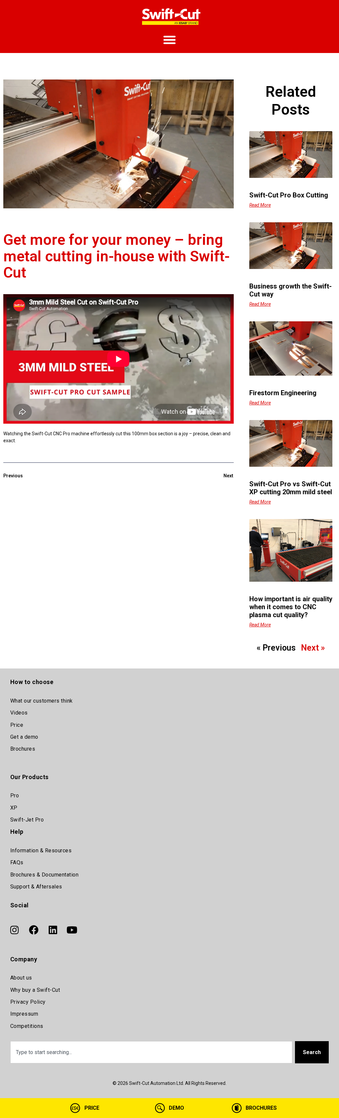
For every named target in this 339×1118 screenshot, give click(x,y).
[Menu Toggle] (169, 39)
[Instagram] (14, 930)
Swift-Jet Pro (27, 820)
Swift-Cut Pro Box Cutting (288, 195)
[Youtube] (72, 930)
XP (14, 808)
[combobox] (151, 1052)
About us (21, 978)
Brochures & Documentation (44, 875)
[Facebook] (33, 930)
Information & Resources (41, 850)
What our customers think (41, 701)
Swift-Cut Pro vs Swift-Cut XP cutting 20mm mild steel (290, 488)
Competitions (26, 1026)
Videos (19, 713)
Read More (260, 205)
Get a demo (24, 737)
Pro (14, 795)
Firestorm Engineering (282, 393)
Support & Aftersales (36, 886)
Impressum (24, 1014)
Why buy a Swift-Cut (35, 990)
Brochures (22, 749)
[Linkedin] (53, 930)
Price (17, 725)
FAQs (17, 862)
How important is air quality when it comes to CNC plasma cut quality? (290, 607)
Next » (313, 648)
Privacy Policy (28, 1002)
